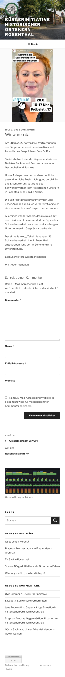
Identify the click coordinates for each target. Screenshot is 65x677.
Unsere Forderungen (34, 600)
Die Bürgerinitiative (35, 594)
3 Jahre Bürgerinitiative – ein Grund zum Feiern (32, 566)
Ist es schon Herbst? (17, 541)
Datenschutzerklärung (17, 665)
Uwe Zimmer (12, 594)
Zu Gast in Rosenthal (17, 559)
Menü (34, 44)
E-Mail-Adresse (15, 363)
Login (9, 669)
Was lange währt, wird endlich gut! (25, 573)
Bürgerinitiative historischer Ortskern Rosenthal (27, 27)
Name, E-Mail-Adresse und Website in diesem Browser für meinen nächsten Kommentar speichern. (29, 402)
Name (9, 346)
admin (30, 130)
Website (10, 380)
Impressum (45, 665)
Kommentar (13, 300)
